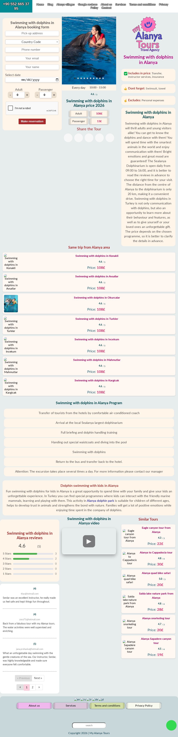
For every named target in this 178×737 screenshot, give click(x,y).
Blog (50, 4)
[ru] (84, 699)
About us (107, 4)
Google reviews (87, 4)
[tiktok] (94, 714)
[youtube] (89, 714)
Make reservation (32, 121)
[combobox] (32, 41)
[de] (95, 699)
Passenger (46, 89)
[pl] (101, 699)
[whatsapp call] (171, 725)
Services (121, 4)
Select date (13, 75)
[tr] (89, 699)
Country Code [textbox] (31, 42)
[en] (77, 699)
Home (40, 4)
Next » (38, 678)
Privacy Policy (143, 705)
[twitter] (83, 714)
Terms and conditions (142, 4)
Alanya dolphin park (100, 500)
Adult (18, 89)
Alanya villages (65, 4)
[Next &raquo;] (39, 687)
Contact (106, 7)
